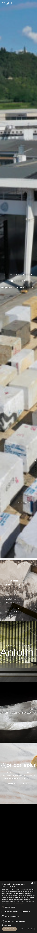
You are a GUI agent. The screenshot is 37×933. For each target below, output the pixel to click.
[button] (18, 925)
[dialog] (18, 907)
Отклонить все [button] (26, 929)
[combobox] (32, 883)
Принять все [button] (9, 929)
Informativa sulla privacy (18, 904)
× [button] (34, 883)
